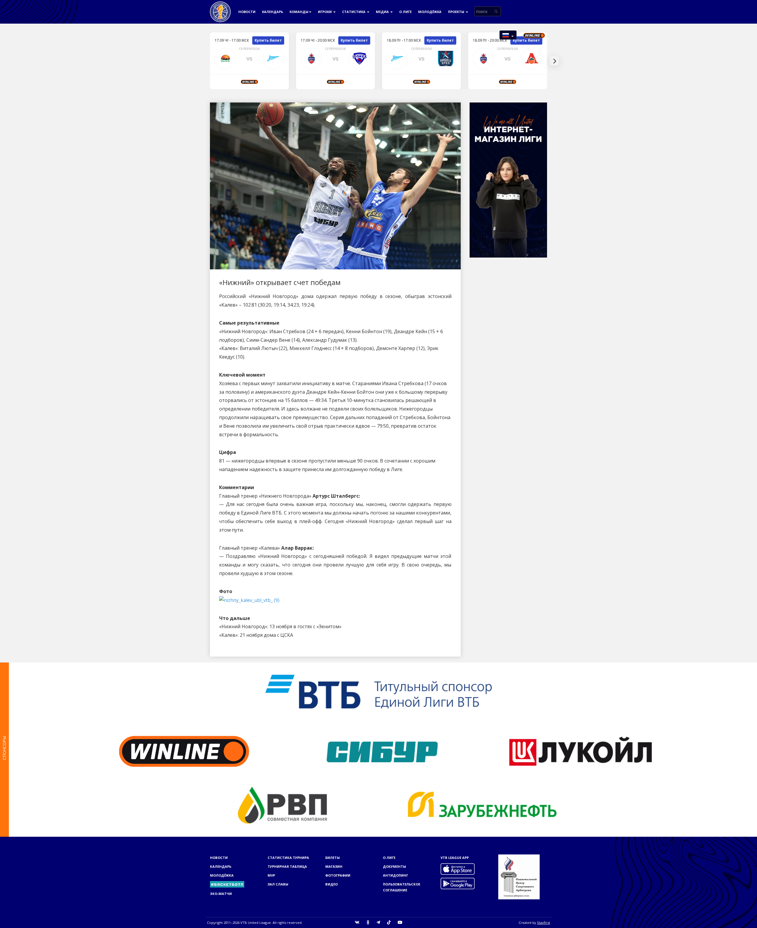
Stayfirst (543, 922)
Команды (298, 11)
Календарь (272, 11)
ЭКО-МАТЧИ (221, 893)
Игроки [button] (325, 11)
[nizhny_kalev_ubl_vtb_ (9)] (249, 600)
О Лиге (405, 11)
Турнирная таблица (287, 866)
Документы (394, 866)
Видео (331, 884)
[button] (508, 35)
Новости (246, 11)
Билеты (332, 857)
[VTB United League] (220, 7)
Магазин (333, 866)
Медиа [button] (383, 11)
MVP (271, 875)
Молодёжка (429, 11)
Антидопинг (395, 875)
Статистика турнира (288, 857)
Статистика (354, 11)
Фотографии (337, 875)
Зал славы (278, 884)
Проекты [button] (456, 11)
